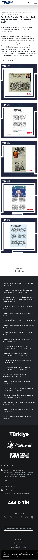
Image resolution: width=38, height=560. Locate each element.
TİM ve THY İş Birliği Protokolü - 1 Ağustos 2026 (19, 320)
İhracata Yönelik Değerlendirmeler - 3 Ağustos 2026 (18, 314)
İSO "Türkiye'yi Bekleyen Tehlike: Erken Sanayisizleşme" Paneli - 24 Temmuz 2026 (17, 347)
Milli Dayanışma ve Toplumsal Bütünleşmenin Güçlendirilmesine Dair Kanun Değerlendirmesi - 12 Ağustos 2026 (18, 299)
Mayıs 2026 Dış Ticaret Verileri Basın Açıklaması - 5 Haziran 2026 (19, 403)
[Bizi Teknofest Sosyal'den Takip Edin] (32, 517)
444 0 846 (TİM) (9, 486)
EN (28, 2)
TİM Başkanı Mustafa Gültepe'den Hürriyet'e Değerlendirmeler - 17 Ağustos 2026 (17, 291)
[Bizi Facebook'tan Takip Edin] (21, 517)
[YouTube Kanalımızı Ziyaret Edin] (26, 517)
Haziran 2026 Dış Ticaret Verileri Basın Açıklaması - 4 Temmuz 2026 (15, 375)
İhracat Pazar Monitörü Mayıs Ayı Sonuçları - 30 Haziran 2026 (18, 382)
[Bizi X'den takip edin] (5, 517)
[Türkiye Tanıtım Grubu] (19, 434)
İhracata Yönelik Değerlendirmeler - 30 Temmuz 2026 (18, 326)
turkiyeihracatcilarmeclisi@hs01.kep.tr (16, 493)
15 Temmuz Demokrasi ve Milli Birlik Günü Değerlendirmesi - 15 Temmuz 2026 (16, 368)
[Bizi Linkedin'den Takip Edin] (16, 517)
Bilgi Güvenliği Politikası (19, 547)
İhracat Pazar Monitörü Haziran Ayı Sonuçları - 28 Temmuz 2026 (18, 340)
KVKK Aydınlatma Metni (19, 545)
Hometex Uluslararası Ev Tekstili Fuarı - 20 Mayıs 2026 (17, 417)
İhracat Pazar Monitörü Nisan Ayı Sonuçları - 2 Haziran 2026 (18, 410)
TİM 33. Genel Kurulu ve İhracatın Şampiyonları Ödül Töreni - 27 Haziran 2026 (18, 389)
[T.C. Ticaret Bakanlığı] (19, 445)
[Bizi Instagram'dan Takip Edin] (10, 517)
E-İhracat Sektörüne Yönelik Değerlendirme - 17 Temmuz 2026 (18, 361)
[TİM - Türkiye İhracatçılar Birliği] (7, 2)
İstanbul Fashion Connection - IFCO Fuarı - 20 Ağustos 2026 (18, 284)
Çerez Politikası (19, 543)
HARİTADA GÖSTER (10, 480)
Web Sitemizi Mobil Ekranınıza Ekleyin (19, 528)
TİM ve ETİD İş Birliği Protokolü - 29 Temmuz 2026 (17, 333)
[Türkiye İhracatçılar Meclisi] (19, 455)
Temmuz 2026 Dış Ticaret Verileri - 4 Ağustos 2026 (18, 307)
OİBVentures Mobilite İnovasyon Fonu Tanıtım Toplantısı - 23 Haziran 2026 (18, 396)
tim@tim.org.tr (8, 490)
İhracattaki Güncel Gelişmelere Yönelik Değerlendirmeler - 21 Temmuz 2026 (15, 354)
